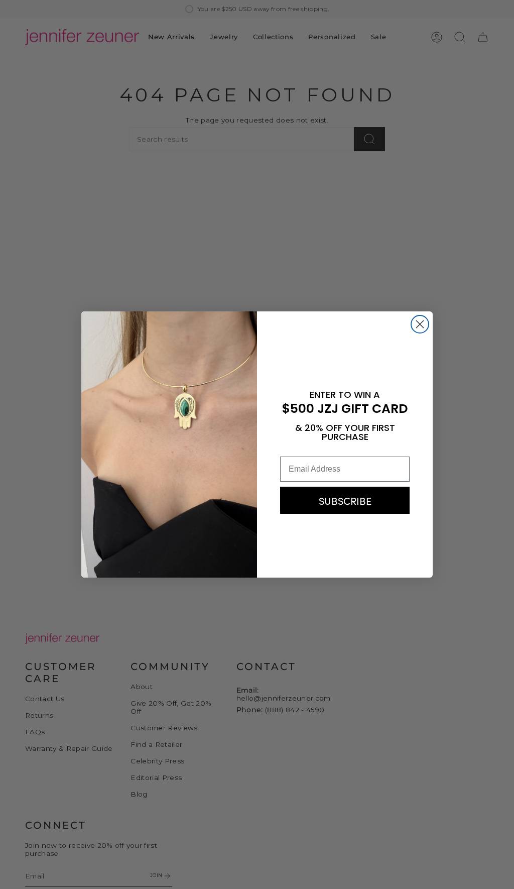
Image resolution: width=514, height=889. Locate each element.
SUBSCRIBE (345, 500)
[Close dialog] (420, 324)
